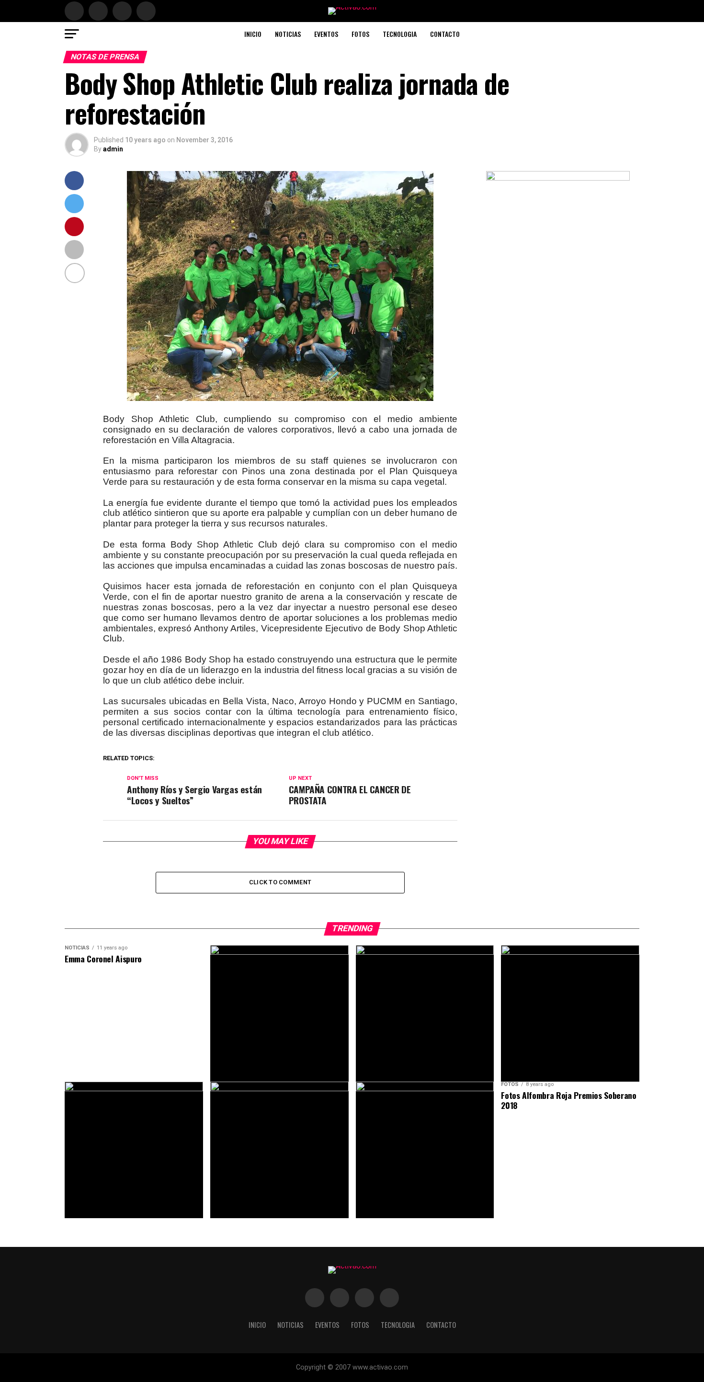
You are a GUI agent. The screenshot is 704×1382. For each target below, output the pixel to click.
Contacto (445, 34)
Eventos (326, 34)
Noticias (288, 34)
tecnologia (400, 34)
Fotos (360, 34)
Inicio (252, 34)
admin (113, 149)
